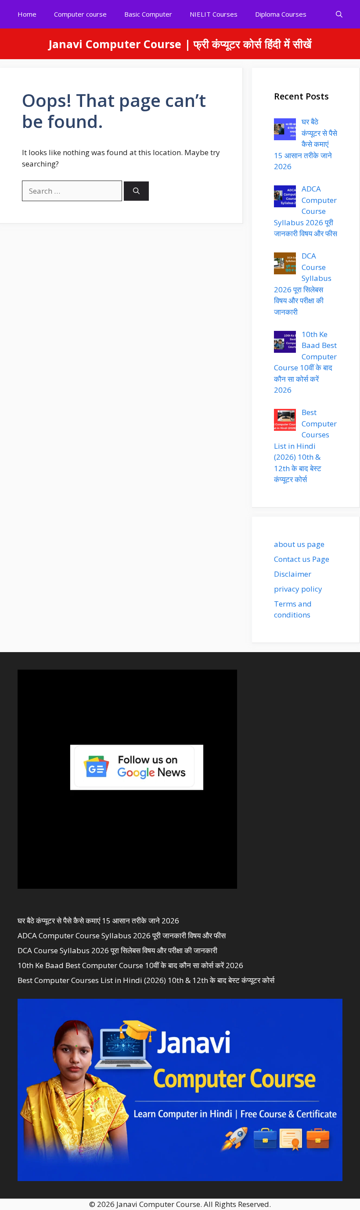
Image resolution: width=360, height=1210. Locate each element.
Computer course (80, 14)
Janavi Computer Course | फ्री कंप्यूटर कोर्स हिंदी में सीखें (180, 43)
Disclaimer (292, 574)
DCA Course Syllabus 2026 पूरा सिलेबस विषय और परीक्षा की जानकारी (117, 950)
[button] (339, 14)
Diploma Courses (280, 14)
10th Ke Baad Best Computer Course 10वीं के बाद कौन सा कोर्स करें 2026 (130, 965)
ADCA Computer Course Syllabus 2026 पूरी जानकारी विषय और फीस (122, 935)
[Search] (136, 191)
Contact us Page (301, 559)
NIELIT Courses (214, 14)
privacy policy (298, 589)
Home (27, 14)
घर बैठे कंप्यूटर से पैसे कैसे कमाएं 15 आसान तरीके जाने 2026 (98, 920)
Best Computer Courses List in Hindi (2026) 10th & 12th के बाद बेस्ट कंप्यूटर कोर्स (146, 980)
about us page (299, 544)
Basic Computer (148, 14)
